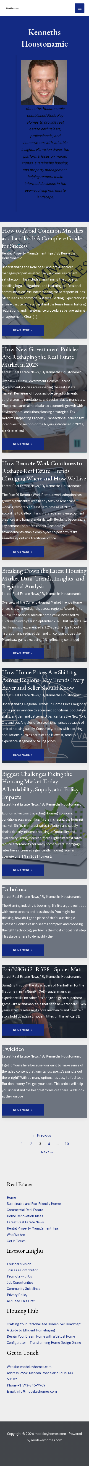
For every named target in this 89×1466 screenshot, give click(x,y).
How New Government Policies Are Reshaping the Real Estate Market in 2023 (40, 356)
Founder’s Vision (19, 1264)
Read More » (22, 330)
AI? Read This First (21, 1301)
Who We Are (16, 1235)
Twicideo (13, 1048)
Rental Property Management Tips (28, 253)
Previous (41, 1135)
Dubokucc (14, 889)
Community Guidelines (23, 1288)
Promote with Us (19, 1276)
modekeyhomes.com (36, 1367)
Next (47, 1152)
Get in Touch (16, 1241)
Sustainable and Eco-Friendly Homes (34, 1203)
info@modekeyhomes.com (37, 1391)
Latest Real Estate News (20, 372)
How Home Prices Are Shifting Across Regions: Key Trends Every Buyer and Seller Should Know (43, 679)
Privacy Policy (17, 1295)
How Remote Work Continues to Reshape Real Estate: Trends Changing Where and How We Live (44, 470)
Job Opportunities (20, 1282)
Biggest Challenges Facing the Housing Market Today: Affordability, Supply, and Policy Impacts (40, 785)
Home (11, 1197)
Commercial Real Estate (25, 1210)
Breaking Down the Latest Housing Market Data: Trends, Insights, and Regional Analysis (44, 578)
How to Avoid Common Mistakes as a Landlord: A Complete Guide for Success (42, 238)
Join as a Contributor (22, 1270)
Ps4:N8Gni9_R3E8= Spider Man (42, 969)
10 (67, 1143)
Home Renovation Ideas (25, 1216)
